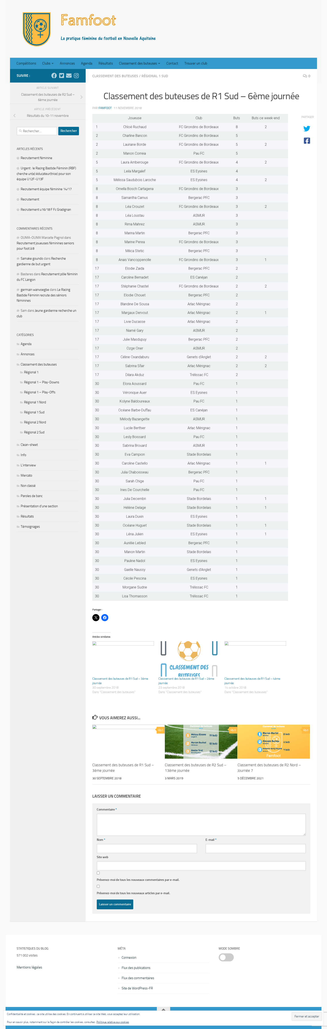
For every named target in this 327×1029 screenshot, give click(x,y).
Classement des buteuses (138, 63)
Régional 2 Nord (35, 422)
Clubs (46, 63)
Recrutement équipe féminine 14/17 (46, 189)
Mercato (26, 475)
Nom (101, 840)
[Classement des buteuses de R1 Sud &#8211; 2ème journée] (189, 658)
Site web (102, 857)
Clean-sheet (29, 445)
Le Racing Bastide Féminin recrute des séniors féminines (43, 295)
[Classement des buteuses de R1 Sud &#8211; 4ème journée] (255, 658)
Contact (172, 63)
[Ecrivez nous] (69, 75)
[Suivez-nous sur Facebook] (54, 75)
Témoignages (30, 527)
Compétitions (26, 63)
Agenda (86, 63)
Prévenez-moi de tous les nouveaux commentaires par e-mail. (138, 880)
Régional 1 (31, 372)
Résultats (106, 63)
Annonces (67, 63)
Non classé (28, 486)
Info (23, 455)
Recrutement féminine (36, 158)
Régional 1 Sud (154, 76)
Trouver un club (195, 63)
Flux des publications (136, 968)
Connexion (129, 958)
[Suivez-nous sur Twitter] (61, 75)
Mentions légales (29, 967)
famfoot (105, 108)
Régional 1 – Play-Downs (41, 382)
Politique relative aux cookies (113, 1022)
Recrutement (30, 199)
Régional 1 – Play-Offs (39, 392)
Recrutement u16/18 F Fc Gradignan (46, 210)
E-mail (211, 840)
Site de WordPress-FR (137, 988)
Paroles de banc (31, 496)
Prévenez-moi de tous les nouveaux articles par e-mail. (133, 893)
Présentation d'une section (39, 506)
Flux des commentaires (138, 978)
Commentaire (107, 809)
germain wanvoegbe (35, 290)
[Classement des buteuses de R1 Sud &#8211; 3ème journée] (123, 658)
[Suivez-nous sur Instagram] (76, 75)
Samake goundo (32, 259)
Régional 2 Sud (34, 432)
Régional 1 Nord (35, 402)
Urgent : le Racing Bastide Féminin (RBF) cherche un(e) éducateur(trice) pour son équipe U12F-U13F (46, 173)
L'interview (28, 465)
